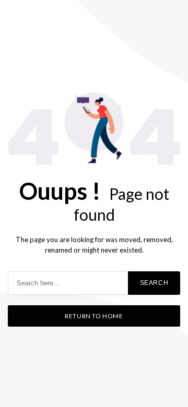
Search (154, 282)
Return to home (94, 316)
